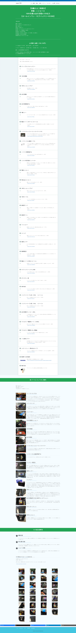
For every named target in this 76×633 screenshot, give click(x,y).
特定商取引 (28, 628)
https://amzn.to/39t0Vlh (30, 200)
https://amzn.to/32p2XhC (31, 165)
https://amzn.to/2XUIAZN (31, 343)
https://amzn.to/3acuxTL (31, 298)
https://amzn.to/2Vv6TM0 (31, 71)
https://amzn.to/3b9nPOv (31, 219)
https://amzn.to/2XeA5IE (30, 155)
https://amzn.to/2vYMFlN (31, 183)
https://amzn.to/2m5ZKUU (31, 147)
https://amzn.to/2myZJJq (31, 236)
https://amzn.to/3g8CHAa (31, 107)
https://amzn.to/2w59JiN (31, 246)
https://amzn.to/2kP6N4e (31, 210)
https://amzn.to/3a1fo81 (30, 126)
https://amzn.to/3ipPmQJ (31, 333)
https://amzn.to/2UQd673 (31, 256)
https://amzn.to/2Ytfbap (30, 116)
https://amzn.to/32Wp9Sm (31, 89)
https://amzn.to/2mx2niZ (31, 290)
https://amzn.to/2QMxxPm (31, 264)
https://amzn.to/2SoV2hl (30, 281)
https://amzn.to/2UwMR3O (31, 325)
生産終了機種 (33, 628)
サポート (25, 628)
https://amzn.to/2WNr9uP (31, 316)
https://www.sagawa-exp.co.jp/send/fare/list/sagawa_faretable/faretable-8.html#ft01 (39, 360)
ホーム (17, 628)
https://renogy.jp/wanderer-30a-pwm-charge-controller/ (35, 136)
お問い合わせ (21, 628)
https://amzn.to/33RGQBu (31, 273)
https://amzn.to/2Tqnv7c (30, 228)
